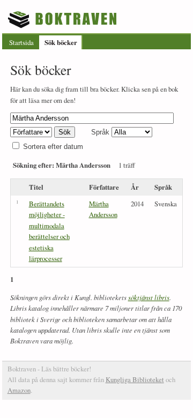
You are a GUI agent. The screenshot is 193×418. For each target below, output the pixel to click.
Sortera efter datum (53, 147)
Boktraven (63, 19)
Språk (100, 132)
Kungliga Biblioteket (135, 379)
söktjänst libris (148, 297)
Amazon (19, 390)
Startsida (21, 42)
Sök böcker (60, 42)
